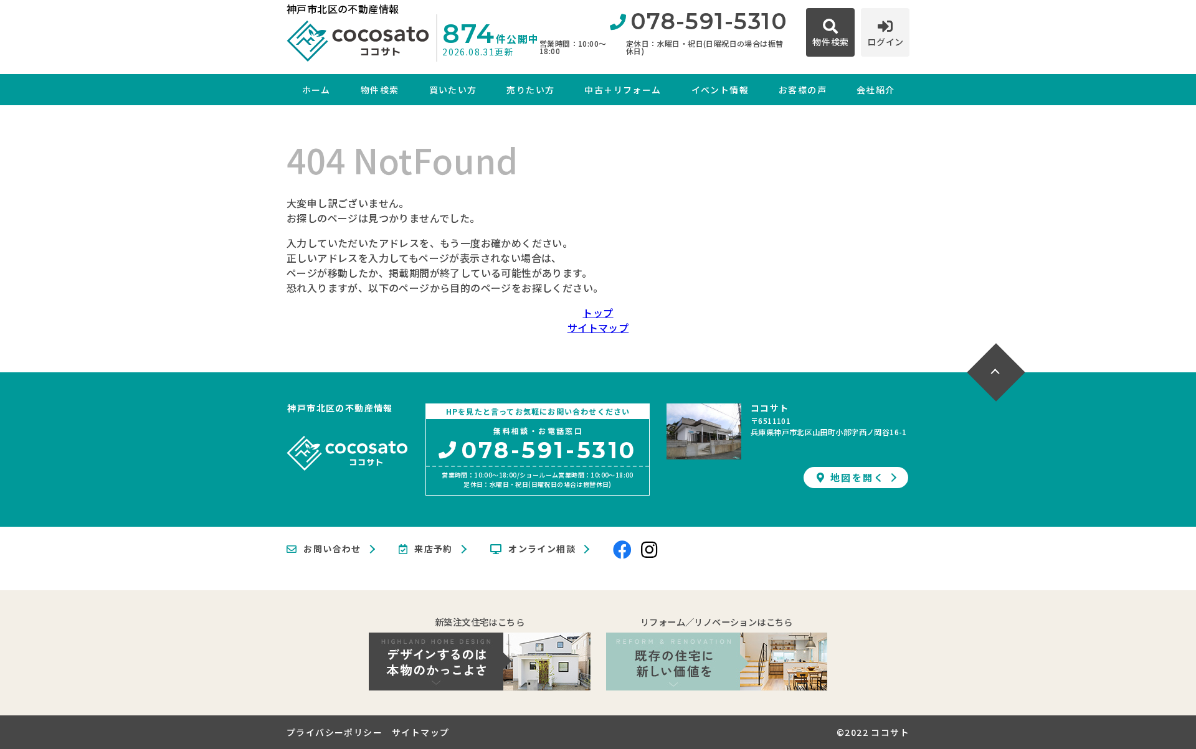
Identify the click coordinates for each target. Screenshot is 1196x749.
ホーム (316, 89)
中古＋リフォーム (622, 89)
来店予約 (433, 549)
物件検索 (380, 89)
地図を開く (857, 477)
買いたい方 (453, 89)
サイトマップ (598, 327)
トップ (597, 312)
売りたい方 (530, 89)
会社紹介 (876, 89)
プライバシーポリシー (334, 732)
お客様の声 (803, 89)
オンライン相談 (542, 549)
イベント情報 (720, 89)
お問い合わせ (332, 549)
